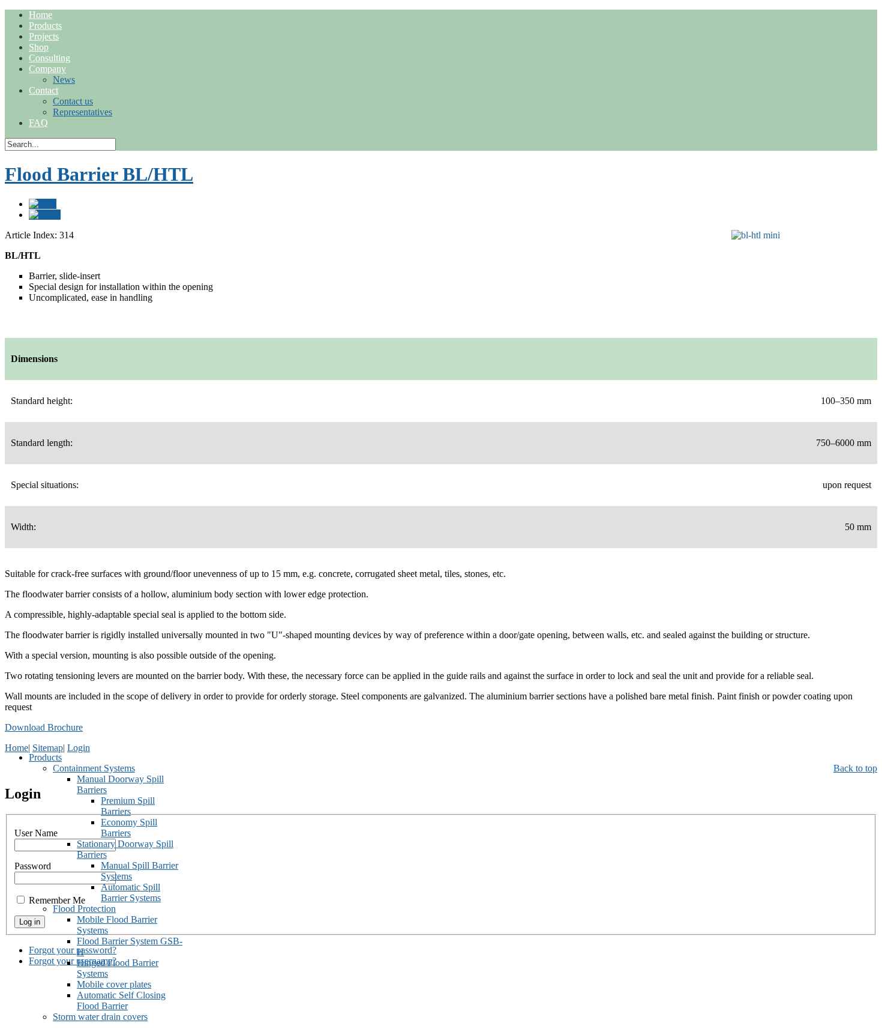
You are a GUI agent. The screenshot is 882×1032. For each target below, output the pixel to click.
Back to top (855, 768)
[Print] (42, 204)
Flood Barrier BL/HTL (99, 174)
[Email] (45, 215)
